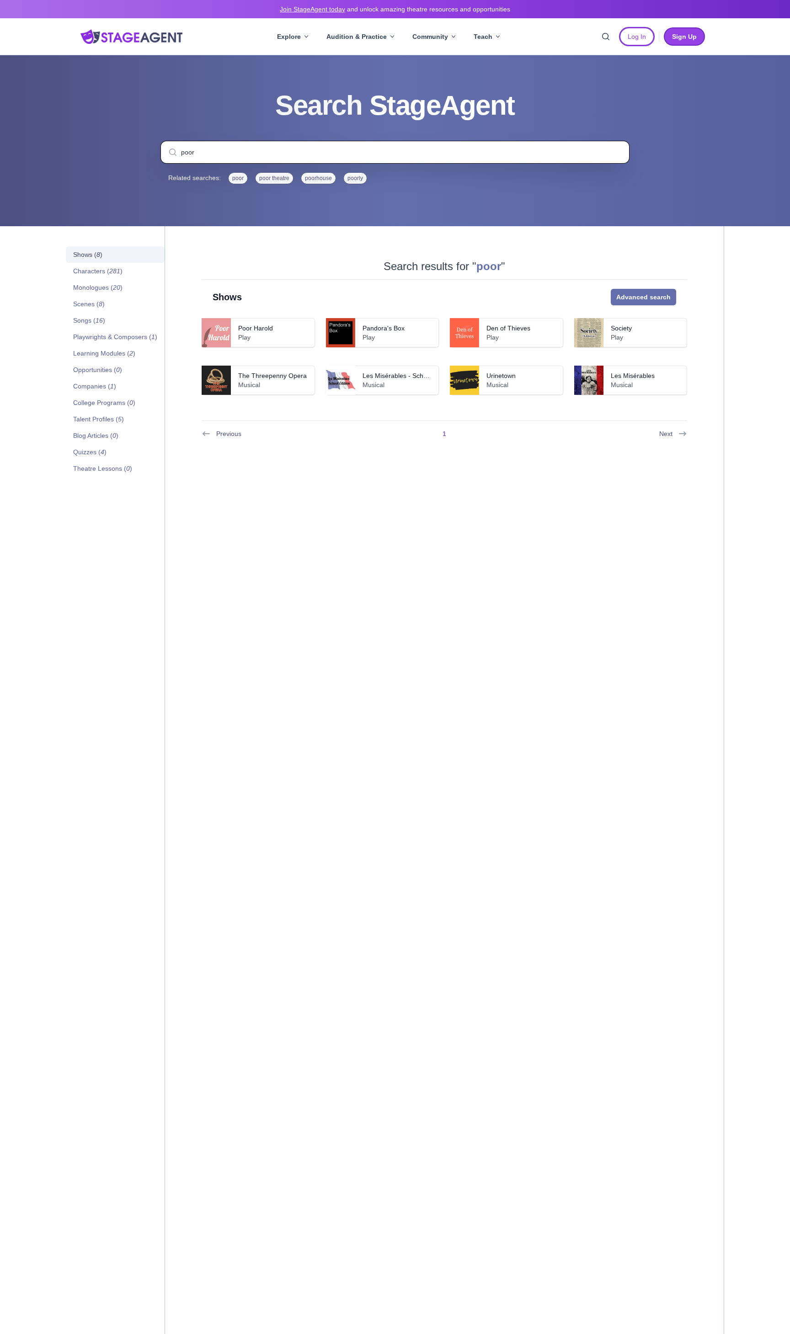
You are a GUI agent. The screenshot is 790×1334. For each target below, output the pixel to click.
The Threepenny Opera (272, 375)
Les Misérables (633, 375)
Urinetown (501, 375)
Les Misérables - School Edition (408, 375)
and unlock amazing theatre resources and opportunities (395, 9)
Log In (637, 36)
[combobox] (395, 152)
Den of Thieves (508, 328)
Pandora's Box (384, 328)
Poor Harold (255, 328)
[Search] (606, 36)
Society (621, 328)
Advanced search (643, 297)
